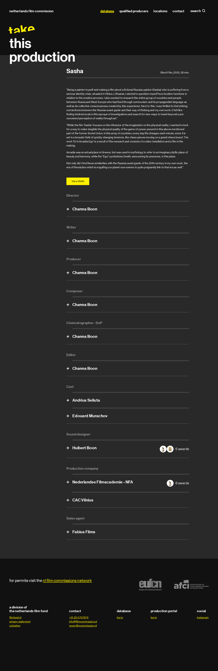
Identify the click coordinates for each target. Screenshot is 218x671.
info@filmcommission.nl (83, 621)
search (195, 11)
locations (160, 11)
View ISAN (78, 181)
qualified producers (134, 11)
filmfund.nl (15, 617)
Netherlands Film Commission (31, 11)
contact (178, 11)
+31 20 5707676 (78, 617)
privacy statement (19, 621)
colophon (14, 625)
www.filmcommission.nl (83, 625)
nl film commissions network (67, 580)
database (107, 11)
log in (120, 617)
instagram (203, 617)
